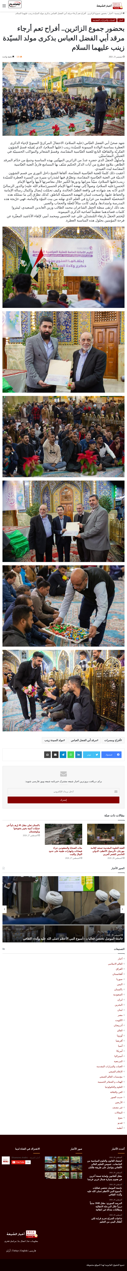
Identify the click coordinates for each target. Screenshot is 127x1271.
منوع (120, 1118)
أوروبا (120, 1035)
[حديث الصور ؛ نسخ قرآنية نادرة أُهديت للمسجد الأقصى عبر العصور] (50, 1175)
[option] (63, 909)
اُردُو (8, 1250)
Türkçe (15, 1250)
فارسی (32, 1250)
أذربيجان (118, 1025)
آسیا (120, 1046)
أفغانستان (117, 974)
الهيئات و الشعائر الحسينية (110, 1081)
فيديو (120, 1123)
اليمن (120, 984)
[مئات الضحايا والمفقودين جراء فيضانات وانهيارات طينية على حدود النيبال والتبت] (63, 834)
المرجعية (118, 1061)
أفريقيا (119, 1040)
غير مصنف (117, 1107)
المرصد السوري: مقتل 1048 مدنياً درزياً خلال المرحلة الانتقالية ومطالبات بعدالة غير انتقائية (68, 938)
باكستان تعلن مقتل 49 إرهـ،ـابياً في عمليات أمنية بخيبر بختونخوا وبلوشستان (23, 828)
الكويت (119, 1020)
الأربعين (119, 1102)
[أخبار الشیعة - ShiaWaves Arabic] (109, 5)
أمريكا (119, 1051)
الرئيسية (118, 13)
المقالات (119, 1112)
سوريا (119, 979)
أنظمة (120, 1128)
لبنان (120, 1010)
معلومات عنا (32, 1241)
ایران (120, 999)
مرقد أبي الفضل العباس (84, 740)
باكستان (118, 989)
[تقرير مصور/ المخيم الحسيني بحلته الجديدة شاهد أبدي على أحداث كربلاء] (76, 1175)
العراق (119, 969)
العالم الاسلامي (115, 963)
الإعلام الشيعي (116, 1071)
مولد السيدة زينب (54, 740)
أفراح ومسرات (112, 740)
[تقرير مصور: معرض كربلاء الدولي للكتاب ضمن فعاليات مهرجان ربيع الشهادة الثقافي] (76, 1167)
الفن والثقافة (116, 1092)
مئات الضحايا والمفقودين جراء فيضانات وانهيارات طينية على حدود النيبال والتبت (65, 851)
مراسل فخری (10, 1241)
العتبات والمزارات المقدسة (104, 20)
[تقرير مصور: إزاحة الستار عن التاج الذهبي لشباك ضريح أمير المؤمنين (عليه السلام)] (63, 1167)
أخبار (110, 13)
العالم (120, 1030)
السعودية (118, 994)
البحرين (119, 1004)
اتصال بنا (22, 1241)
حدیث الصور (117, 1097)
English (23, 1250)
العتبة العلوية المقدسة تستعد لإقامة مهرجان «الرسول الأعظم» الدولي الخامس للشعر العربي (108, 851)
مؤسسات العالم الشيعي (111, 1076)
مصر (120, 1015)
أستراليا (118, 1056)
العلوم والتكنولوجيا (114, 1087)
